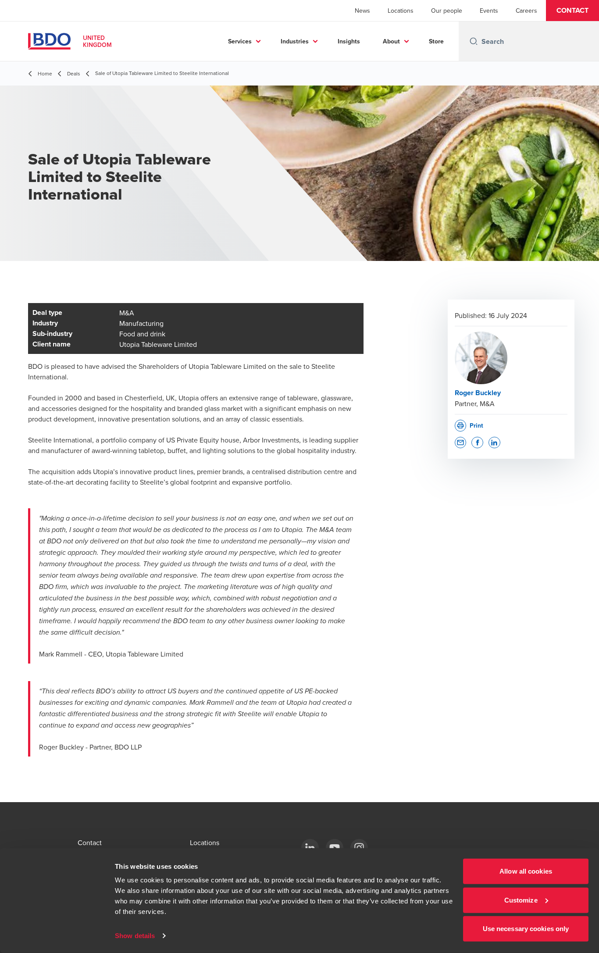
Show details (135, 935)
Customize (521, 899)
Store (436, 41)
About (391, 41)
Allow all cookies (525, 871)
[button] (572, 10)
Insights (349, 41)
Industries (295, 41)
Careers (526, 10)
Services (240, 41)
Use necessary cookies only (526, 928)
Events (489, 10)
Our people (446, 10)
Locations (401, 10)
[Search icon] (473, 41)
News (362, 10)
